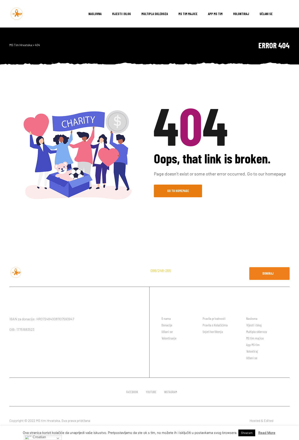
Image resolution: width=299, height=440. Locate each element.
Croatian (39, 437)
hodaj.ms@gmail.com (191, 270)
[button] (269, 273)
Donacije (167, 325)
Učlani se (266, 14)
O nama (166, 318)
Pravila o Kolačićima (215, 325)
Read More (266, 433)
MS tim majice (187, 14)
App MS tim (215, 14)
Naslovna (95, 14)
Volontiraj (241, 14)
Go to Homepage (178, 191)
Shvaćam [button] (247, 433)
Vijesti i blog (121, 14)
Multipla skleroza (154, 14)
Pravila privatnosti (214, 318)
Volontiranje (169, 338)
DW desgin (282, 420)
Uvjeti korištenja (213, 331)
